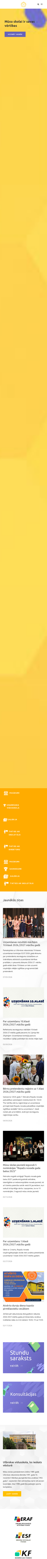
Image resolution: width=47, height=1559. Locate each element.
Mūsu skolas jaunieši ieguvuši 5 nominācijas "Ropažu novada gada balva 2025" (21, 1168)
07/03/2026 (7, 977)
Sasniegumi (15, 869)
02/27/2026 (7, 1261)
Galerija (12, 819)
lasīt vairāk (12, 1494)
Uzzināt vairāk (15, 34)
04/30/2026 (7, 1120)
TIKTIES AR (14, 846)
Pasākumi (14, 862)
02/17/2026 (7, 1325)
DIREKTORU (11, 850)
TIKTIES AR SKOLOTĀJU (21, 883)
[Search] (38, 4)
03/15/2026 (7, 1197)
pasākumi (14, 793)
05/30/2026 (7, 1044)
